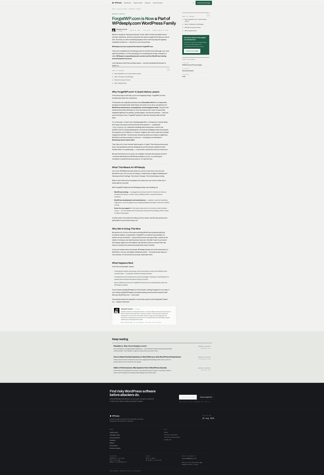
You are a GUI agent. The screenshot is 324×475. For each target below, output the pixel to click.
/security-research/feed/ (172, 437)
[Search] (193, 2)
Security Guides (157, 3)
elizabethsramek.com (129, 322)
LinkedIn (141, 322)
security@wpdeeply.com (189, 458)
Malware (112, 443)
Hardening (112, 440)
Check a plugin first (206, 397)
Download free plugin (192, 51)
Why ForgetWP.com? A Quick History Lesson (127, 73)
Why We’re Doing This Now (122, 80)
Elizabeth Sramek (127, 309)
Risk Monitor (127, 3)
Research (148, 3)
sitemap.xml (167, 439)
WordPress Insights (135, 9)
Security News (114, 445)
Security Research (115, 437)
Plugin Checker (138, 3)
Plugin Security (114, 432)
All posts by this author (153, 322)
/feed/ (166, 432)
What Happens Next (120, 83)
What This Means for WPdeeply (123, 77)
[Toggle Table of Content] (167, 69)
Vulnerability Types (115, 435)
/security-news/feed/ (170, 435)
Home (113, 9)
